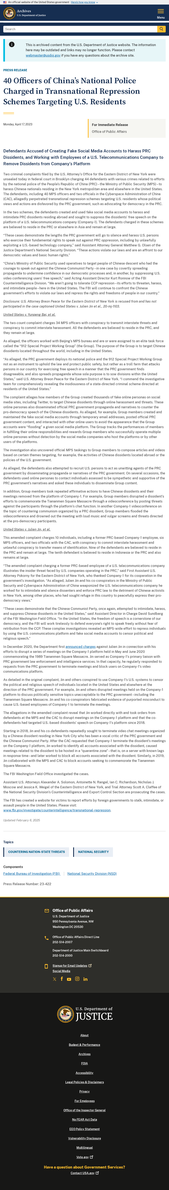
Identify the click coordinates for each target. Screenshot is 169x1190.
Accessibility (84, 1073)
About (84, 1035)
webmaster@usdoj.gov (43, 55)
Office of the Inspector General (84, 1110)
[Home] (24, 18)
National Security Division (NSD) (92, 874)
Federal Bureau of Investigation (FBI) (32, 874)
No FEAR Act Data (84, 1119)
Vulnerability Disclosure (84, 1138)
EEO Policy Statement (84, 1129)
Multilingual (84, 1147)
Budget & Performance (84, 1044)
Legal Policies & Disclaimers (84, 1082)
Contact (82, 1173)
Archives (84, 1054)
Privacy (84, 1091)
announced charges (81, 647)
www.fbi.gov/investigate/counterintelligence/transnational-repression (56, 810)
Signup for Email (70, 965)
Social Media (61, 971)
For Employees (85, 1101)
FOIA (84, 1063)
